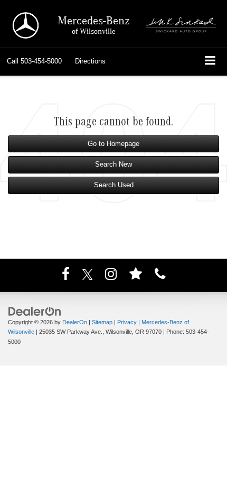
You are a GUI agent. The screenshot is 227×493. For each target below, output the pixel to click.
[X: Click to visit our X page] (87, 276)
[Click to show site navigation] (210, 61)
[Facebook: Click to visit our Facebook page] (66, 276)
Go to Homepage (113, 144)
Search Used (114, 185)
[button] (34, 61)
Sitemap (102, 322)
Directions (90, 61)
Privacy (127, 322)
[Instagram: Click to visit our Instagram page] (111, 276)
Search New (113, 164)
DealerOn (74, 322)
